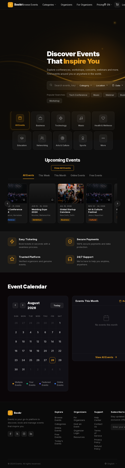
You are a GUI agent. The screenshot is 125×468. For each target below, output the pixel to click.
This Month (60, 175)
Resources (79, 437)
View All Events (62, 168)
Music (96, 95)
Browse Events (30, 4)
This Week (44, 175)
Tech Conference (78, 95)
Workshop (54, 100)
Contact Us (98, 425)
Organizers (66, 4)
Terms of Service (98, 433)
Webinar (110, 95)
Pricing (100, 4)
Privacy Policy (98, 441)
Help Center (97, 418)
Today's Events (59, 442)
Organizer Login (79, 431)
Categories (48, 4)
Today (57, 305)
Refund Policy (98, 447)
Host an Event (78, 425)
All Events (28, 175)
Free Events (96, 175)
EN (108, 4)
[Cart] (117, 5)
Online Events (78, 175)
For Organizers (84, 4)
